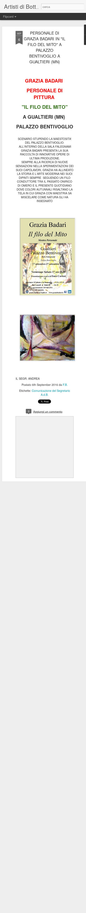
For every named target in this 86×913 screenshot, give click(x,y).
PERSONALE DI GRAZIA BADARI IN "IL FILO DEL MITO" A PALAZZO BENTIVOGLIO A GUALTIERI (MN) (44, 47)
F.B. (65, 385)
